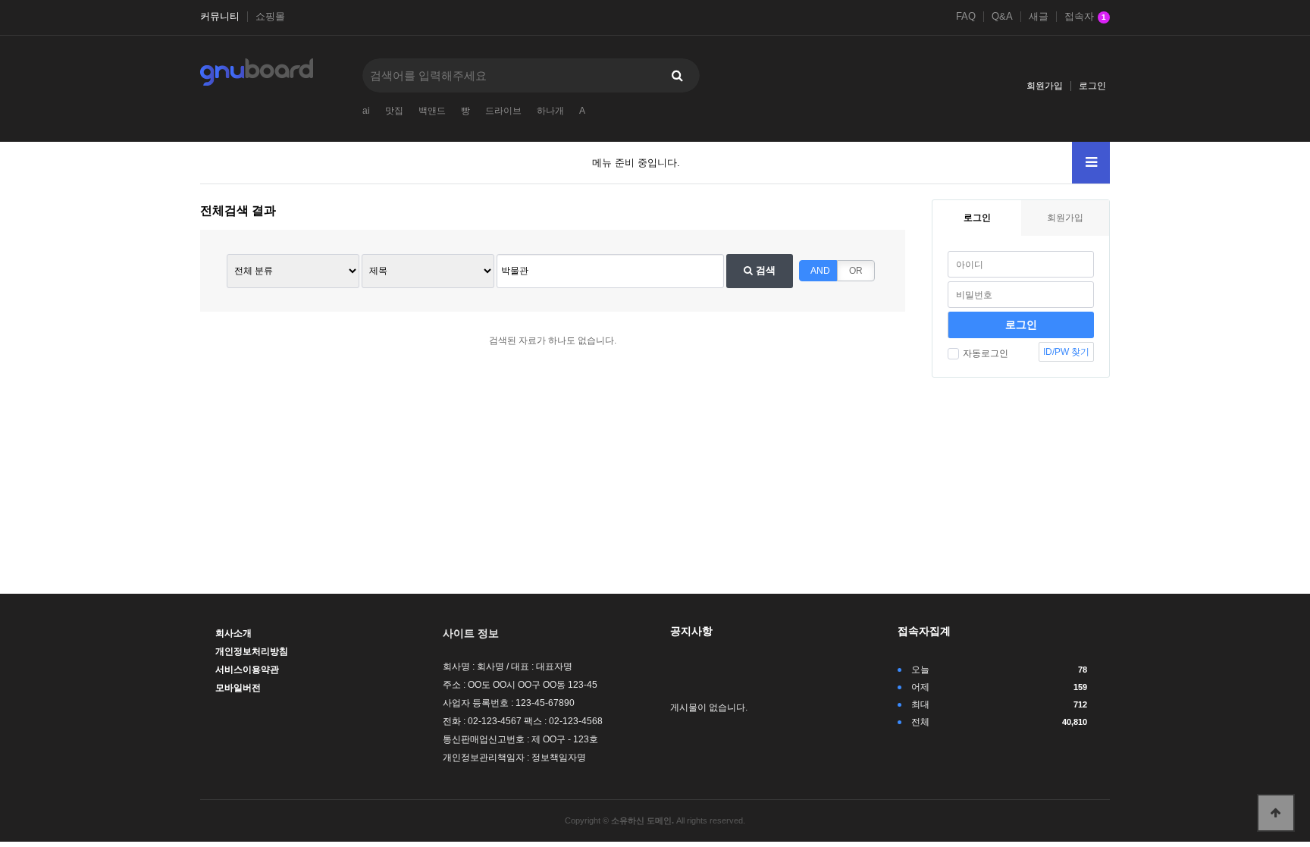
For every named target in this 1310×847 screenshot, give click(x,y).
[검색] (677, 75)
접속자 (1085, 16)
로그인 (1092, 85)
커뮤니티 (220, 16)
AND (820, 270)
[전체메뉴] (1091, 163)
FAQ (966, 16)
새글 (1038, 16)
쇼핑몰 (270, 16)
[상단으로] (1276, 813)
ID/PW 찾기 (1066, 352)
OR (856, 270)
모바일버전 (238, 687)
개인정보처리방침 (251, 651)
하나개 (550, 110)
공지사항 (691, 631)
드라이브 (503, 110)
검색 (764, 270)
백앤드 (432, 110)
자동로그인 (985, 353)
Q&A (1002, 16)
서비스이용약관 (247, 669)
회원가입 (1044, 85)
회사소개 (233, 633)
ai (366, 110)
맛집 (394, 110)
